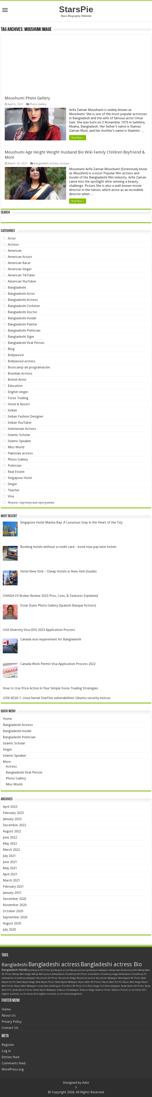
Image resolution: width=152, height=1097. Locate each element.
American (15, 251)
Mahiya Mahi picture (41, 974)
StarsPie (76, 9)
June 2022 (10, 837)
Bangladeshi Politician (24, 330)
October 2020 (13, 911)
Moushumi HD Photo (47, 978)
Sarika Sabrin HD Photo (132, 986)
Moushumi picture (86, 978)
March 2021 (11, 880)
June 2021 (10, 862)
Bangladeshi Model (15, 970)
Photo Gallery (38, 104)
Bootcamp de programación (29, 367)
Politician (14, 465)
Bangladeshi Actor (21, 294)
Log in (6, 1051)
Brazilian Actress (20, 373)
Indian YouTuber (20, 422)
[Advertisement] (76, 62)
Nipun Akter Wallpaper (25, 986)
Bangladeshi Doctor (22, 312)
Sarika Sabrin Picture (22, 990)
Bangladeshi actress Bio (111, 964)
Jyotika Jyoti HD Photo (39, 970)
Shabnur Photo (103, 990)
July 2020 (9, 929)
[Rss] (76, 1087)
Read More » (77, 137)
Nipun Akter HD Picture (89, 982)
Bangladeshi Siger (21, 337)
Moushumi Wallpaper (106, 978)
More (7, 762)
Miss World (16, 447)
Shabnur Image (87, 990)
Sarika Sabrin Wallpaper (44, 990)
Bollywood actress (21, 361)
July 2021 (9, 856)
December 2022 (14, 825)
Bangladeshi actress (54, 964)
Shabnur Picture (119, 990)
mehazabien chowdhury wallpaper (19, 978)
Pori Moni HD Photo (72, 986)
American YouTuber (22, 281)
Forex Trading (18, 398)
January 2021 (12, 893)
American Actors (20, 257)
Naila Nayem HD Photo (129, 978)
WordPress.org (13, 1069)
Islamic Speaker (19, 441)
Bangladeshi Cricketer (24, 306)
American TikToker (21, 275)
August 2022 (12, 831)
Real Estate (16, 472)
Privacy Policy (12, 1022)
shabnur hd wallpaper (68, 990)
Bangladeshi (17, 287)
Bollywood (16, 355)
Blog (11, 349)
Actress (64, 163)
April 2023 (10, 807)
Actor (12, 238)
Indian (12, 410)
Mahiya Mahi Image (21, 974)
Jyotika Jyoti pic (58, 970)
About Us (9, 1015)
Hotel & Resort (19, 404)
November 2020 (15, 905)
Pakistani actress (20, 453)
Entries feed (10, 1057)
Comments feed (14, 1063)
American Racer (19, 263)
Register (8, 1045)
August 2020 (12, 923)
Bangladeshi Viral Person (26, 343)
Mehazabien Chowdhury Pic (133, 974)
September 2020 (15, 917)
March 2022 (11, 850)
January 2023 (12, 819)
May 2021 (10, 868)
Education (15, 386)
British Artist (17, 380)
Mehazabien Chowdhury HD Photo (69, 974)
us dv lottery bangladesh (69, 994)
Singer (12, 484)
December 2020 (14, 899)
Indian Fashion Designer (25, 416)
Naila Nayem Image (26, 982)
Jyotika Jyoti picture (76, 970)
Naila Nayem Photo (45, 982)
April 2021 (10, 874)
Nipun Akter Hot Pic (112, 982)
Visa (11, 496)
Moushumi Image (67, 978)
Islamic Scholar (19, 435)
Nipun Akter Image (132, 982)
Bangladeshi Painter (22, 324)
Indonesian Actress (22, 429)
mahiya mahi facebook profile (122, 970)
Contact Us (10, 1028)
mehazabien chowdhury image (103, 974)
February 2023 (13, 813)
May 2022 (10, 843)
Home (7, 719)
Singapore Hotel (20, 478)
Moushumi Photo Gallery (27, 98)
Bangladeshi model (22, 318)
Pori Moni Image (91, 986)
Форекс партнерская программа (31, 502)
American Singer (20, 269)
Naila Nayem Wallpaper (66, 982)
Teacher (13, 490)
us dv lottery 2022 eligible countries (38, 994)
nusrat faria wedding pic (49, 986)
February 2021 (13, 886)
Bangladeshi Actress (46, 163)
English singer (18, 392)
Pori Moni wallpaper (110, 986)
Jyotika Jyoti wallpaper (97, 970)
